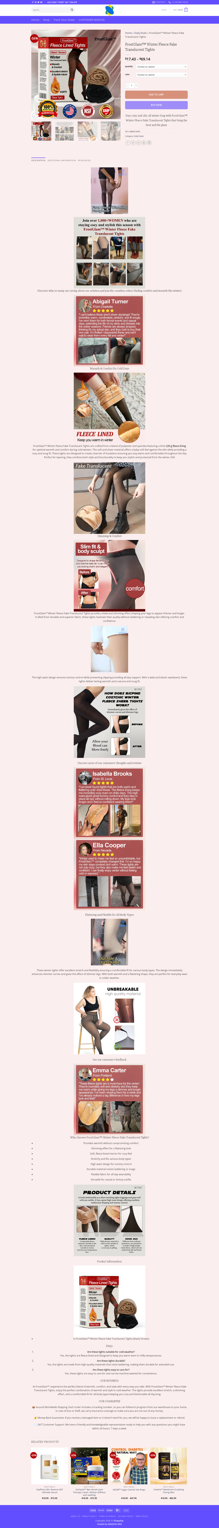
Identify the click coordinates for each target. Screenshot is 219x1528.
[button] (164, 10)
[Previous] (36, 74)
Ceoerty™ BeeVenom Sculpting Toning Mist (168, 1491)
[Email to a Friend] (138, 142)
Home (35, 19)
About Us (75, 1516)
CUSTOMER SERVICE (92, 19)
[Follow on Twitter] (38, 2)
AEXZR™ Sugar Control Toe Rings (129, 1489)
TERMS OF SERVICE (107, 1516)
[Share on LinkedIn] (149, 142)
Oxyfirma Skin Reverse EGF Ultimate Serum (49, 1491)
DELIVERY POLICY (126, 1516)
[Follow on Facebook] (33, 2)
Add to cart (156, 94)
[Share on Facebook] (127, 142)
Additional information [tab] (62, 160)
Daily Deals (140, 33)
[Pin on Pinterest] (143, 142)
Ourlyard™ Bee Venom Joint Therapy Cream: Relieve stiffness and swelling (89, 1492)
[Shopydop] (109, 10)
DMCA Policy (142, 1516)
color (127, 74)
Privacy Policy (89, 1516)
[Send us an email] (41, 2)
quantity (129, 66)
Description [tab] (38, 160)
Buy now (156, 105)
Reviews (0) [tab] (84, 160)
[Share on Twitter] (133, 142)
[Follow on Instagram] (35, 2)
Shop (46, 19)
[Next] (115, 74)
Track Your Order (64, 19)
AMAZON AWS (115, 1524)
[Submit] (72, 9)
